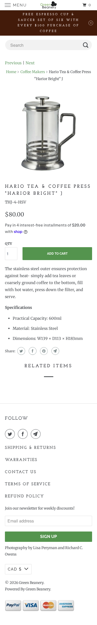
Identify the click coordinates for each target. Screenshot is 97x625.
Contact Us (20, 472)
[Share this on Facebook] (31, 351)
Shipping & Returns (30, 448)
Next (30, 62)
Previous (13, 62)
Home (11, 71)
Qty (8, 243)
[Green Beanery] (48, 5)
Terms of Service (28, 484)
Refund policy (24, 496)
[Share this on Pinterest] (43, 351)
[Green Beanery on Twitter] (11, 434)
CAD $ (15, 569)
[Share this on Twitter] (20, 351)
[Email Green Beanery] (37, 434)
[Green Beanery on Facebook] (24, 434)
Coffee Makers (32, 71)
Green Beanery (31, 582)
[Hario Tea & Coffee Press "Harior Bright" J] (48, 133)
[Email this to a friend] (54, 351)
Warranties (21, 460)
